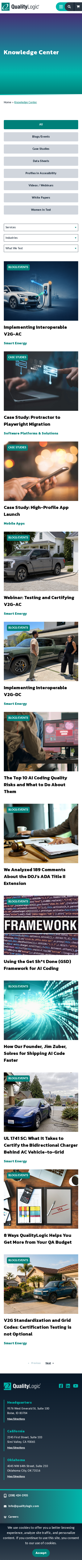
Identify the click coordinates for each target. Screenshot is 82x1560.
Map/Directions (16, 1419)
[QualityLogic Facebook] (61, 1387)
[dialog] (41, 1541)
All (41, 124)
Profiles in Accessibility (41, 173)
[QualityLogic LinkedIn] (68, 1387)
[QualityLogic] (20, 6)
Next (48, 1363)
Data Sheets (41, 161)
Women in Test (41, 210)
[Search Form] (69, 6)
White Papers (41, 197)
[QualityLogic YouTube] (75, 1387)
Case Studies (41, 149)
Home (7, 102)
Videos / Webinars (41, 185)
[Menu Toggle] (62, 6)
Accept (41, 1552)
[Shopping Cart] (78, 6)
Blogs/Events (41, 136)
